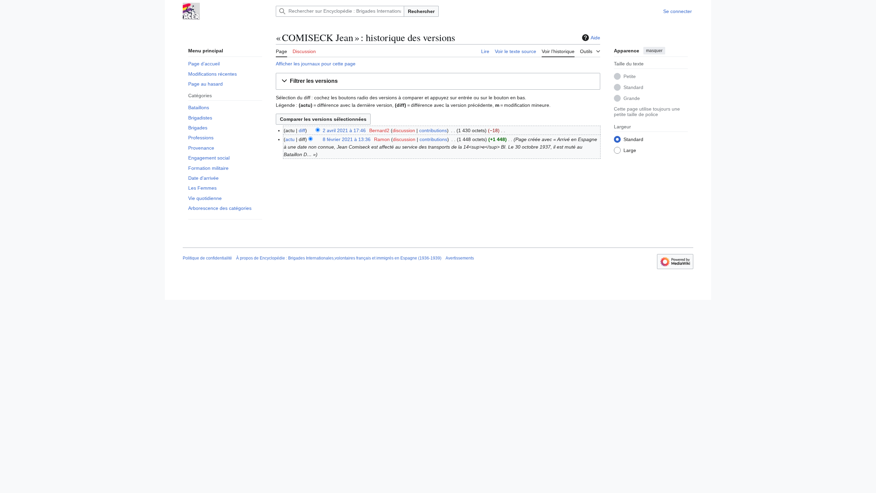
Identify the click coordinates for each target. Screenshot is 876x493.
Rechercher (421, 11)
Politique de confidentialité (207, 258)
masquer (654, 50)
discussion (403, 130)
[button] (590, 50)
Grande (631, 98)
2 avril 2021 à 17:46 (344, 130)
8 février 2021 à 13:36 (347, 139)
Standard (633, 87)
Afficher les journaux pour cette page (316, 63)
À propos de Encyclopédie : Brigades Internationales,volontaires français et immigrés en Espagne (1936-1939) (338, 258)
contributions (433, 130)
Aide (595, 37)
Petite (629, 76)
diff (302, 130)
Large (629, 150)
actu (290, 139)
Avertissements (460, 258)
